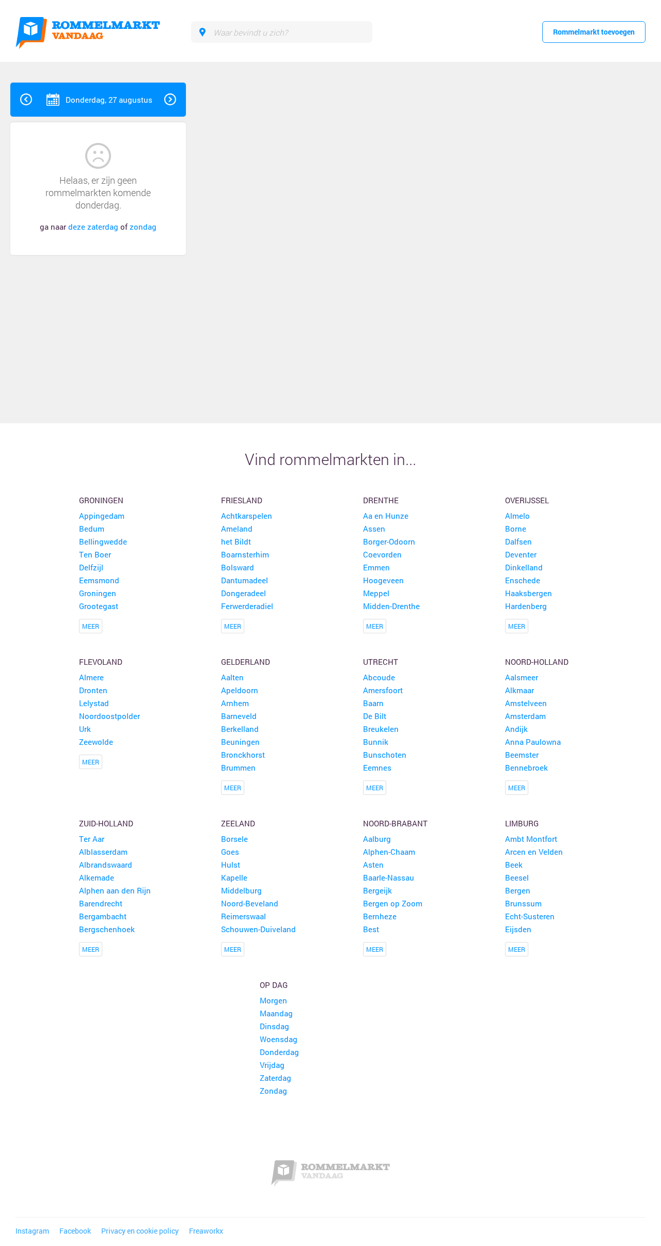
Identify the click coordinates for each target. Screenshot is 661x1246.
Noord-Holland (537, 662)
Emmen (376, 567)
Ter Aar (91, 839)
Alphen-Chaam (389, 851)
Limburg (522, 823)
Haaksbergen (528, 593)
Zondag (273, 1090)
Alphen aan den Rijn (115, 890)
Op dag (274, 985)
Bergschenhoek (107, 929)
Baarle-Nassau (388, 877)
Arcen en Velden (534, 851)
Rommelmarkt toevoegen (594, 32)
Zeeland (238, 823)
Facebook (75, 1231)
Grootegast (98, 606)
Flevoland (100, 662)
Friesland (241, 500)
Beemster (522, 754)
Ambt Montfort (531, 839)
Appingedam (101, 515)
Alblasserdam (103, 851)
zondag (143, 226)
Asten (373, 864)
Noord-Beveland (249, 903)
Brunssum (523, 903)
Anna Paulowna (533, 742)
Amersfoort (383, 690)
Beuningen (240, 742)
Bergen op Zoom (392, 903)
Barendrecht (100, 903)
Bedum (91, 528)
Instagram (32, 1231)
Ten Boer (95, 554)
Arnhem (235, 703)
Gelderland (245, 662)
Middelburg (241, 890)
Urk (85, 729)
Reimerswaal (243, 916)
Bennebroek (526, 767)
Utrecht (380, 662)
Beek (514, 864)
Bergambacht (103, 916)
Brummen (238, 767)
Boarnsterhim (245, 554)
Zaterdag (275, 1078)
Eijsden (518, 929)
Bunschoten (384, 754)
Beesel (517, 877)
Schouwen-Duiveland (258, 929)
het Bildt (236, 541)
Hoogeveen (383, 580)
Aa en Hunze (385, 515)
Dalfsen (518, 541)
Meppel (376, 593)
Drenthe (381, 500)
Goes (230, 851)
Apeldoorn (239, 690)
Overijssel (527, 500)
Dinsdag (274, 1026)
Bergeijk (377, 890)
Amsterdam (525, 716)
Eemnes (377, 767)
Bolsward (237, 567)
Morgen (273, 1000)
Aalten (232, 677)
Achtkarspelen (246, 515)
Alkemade (96, 877)
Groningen (101, 500)
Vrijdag (272, 1065)
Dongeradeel (243, 593)
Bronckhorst (243, 754)
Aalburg (377, 839)
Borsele (234, 839)
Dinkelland (524, 567)
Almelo (517, 515)
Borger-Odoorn (389, 541)
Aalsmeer (521, 677)
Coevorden (382, 554)
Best (371, 929)
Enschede (522, 580)
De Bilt (374, 716)
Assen (374, 528)
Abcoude (379, 677)
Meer (90, 626)
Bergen (517, 890)
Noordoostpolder (109, 716)
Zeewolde (96, 742)
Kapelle (234, 877)
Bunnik (375, 742)
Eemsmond (99, 580)
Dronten (93, 690)
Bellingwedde (103, 541)
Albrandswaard (105, 864)
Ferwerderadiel (247, 606)
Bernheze (380, 916)
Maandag (276, 1013)
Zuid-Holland (106, 823)
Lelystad (94, 703)
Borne (515, 528)
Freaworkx (206, 1231)
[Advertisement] (585, 237)
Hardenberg (526, 606)
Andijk (516, 729)
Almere (91, 677)
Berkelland (240, 729)
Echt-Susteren (530, 916)
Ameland (237, 528)
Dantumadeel (244, 580)
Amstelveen (526, 703)
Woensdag (278, 1039)
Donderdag (279, 1052)
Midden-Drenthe (391, 606)
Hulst (230, 864)
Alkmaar (519, 690)
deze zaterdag (93, 226)
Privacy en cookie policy (140, 1231)
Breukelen (381, 729)
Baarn (373, 703)
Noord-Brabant (395, 823)
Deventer (521, 554)
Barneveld (239, 716)
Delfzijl (91, 567)
